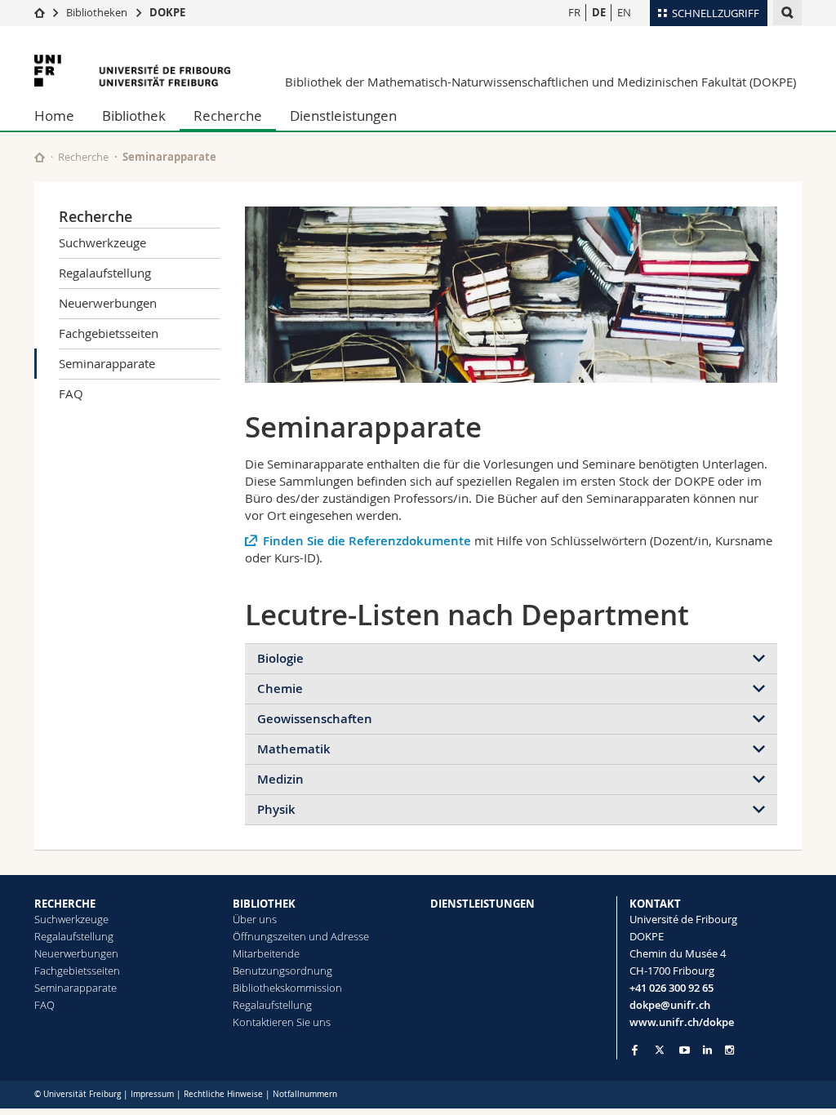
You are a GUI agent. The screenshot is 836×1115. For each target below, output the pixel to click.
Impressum (152, 1094)
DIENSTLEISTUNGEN (482, 903)
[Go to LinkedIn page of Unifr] (707, 1050)
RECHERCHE (65, 903)
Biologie (280, 658)
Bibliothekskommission (287, 987)
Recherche (227, 115)
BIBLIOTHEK (264, 903)
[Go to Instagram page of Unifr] (729, 1050)
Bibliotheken (96, 12)
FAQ (71, 393)
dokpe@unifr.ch (669, 1004)
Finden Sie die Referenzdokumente (367, 540)
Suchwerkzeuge (102, 242)
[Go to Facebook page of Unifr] (634, 1049)
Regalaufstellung (105, 272)
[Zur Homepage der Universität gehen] (132, 71)
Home (54, 115)
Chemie (280, 688)
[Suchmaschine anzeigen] (787, 12)
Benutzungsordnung (282, 970)
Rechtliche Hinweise (223, 1094)
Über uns (255, 919)
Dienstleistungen (343, 115)
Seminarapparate (107, 363)
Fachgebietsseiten (108, 333)
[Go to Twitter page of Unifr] (659, 1049)
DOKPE (167, 12)
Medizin (280, 779)
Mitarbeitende (266, 953)
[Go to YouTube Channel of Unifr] (684, 1050)
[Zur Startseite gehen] (39, 12)
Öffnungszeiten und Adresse (301, 936)
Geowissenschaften (314, 718)
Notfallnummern (305, 1094)
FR (574, 12)
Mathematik (294, 748)
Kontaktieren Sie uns (282, 1022)
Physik (276, 809)
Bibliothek (134, 115)
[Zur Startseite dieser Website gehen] (39, 157)
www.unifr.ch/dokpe (681, 1022)
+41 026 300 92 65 (671, 987)
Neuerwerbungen (108, 303)
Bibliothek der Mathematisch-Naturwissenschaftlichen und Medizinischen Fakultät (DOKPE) (540, 81)
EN (624, 12)
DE (599, 12)
